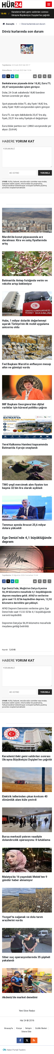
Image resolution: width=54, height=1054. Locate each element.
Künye (19, 1028)
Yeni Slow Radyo (27, 1010)
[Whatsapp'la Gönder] (17, 76)
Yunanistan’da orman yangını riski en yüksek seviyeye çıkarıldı (28, 14)
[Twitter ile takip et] (27, 1040)
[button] (40, 76)
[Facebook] (4, 76)
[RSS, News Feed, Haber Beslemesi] (33, 1040)
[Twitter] (8, 76)
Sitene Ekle (26, 1031)
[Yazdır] (35, 76)
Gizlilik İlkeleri (41, 1028)
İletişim (28, 1028)
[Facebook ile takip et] (20, 1040)
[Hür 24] (12, 4)
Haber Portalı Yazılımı (16, 1050)
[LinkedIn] (12, 76)
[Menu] (48, 4)
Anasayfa (9, 24)
